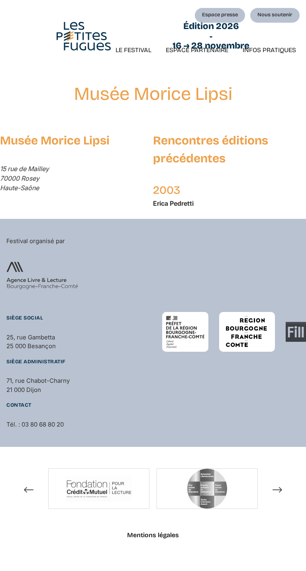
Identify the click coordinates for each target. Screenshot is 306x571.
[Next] (277, 489)
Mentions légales (153, 535)
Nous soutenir (274, 15)
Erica (173, 203)
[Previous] (28, 489)
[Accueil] (84, 36)
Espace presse (220, 15)
